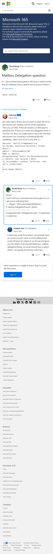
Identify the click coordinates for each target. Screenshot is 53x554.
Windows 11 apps (8, 341)
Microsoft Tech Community (11, 485)
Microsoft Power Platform (10, 446)
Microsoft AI (6, 430)
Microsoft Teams (8, 450)
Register (40, 3)
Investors (5, 524)
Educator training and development (13, 411)
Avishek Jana (19, 228)
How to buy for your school (11, 407)
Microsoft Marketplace (10, 489)
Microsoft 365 (8, 10)
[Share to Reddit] (26, 302)
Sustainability (7, 536)
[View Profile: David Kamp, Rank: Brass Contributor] (5, 67)
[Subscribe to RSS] (34, 302)
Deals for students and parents (12, 415)
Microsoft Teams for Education (12, 399)
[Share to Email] (38, 302)
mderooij (12, 115)
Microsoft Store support (10, 360)
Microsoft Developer (9, 473)
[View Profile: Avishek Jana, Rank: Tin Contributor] (9, 229)
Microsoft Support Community (19, 34)
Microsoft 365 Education (10, 403)
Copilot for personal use (10, 329)
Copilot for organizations (10, 325)
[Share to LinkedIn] (14, 302)
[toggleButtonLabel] (49, 10)
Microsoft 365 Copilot (9, 454)
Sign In (47, 3)
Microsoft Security (8, 434)
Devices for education (9, 395)
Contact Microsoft (16, 545)
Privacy (27, 545)
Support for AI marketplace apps (12, 481)
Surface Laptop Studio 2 (10, 321)
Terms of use (6, 548)
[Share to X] (22, 302)
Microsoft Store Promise (10, 376)
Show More (8, 88)
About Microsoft (8, 512)
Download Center (8, 356)
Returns (5, 364)
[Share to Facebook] (18, 302)
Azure (4, 469)
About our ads (7, 550)
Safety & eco (27, 548)
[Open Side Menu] (3, 4)
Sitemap (5, 545)
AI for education (7, 419)
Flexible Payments (8, 380)
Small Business (7, 458)
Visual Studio (7, 497)
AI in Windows (7, 333)
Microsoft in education (9, 391)
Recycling (37, 548)
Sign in (13, 274)
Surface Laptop (7, 317)
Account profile (7, 352)
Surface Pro (6, 313)
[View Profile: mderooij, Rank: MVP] (4, 116)
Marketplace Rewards (9, 493)
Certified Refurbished (9, 372)
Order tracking (7, 368)
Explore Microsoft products (11, 337)
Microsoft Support (20, 39)
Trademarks (16, 548)
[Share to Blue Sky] (30, 302)
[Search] (33, 3)
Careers (5, 508)
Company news (7, 516)
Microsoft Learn (7, 477)
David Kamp (14, 66)
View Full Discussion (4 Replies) (14, 109)
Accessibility (6, 532)
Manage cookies (36, 545)
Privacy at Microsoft (9, 520)
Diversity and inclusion (10, 528)
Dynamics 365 (7, 438)
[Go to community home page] (8, 4)
